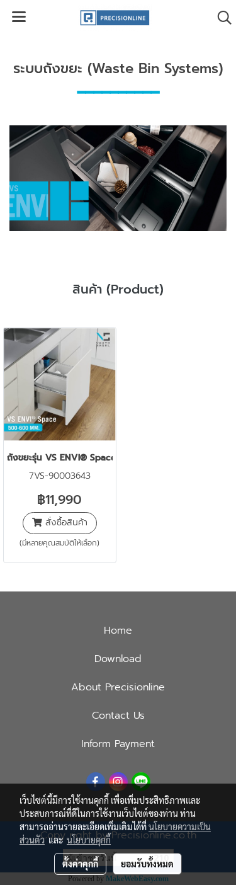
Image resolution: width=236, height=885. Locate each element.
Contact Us (118, 715)
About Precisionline (118, 687)
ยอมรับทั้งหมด (147, 863)
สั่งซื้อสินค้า (64, 522)
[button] (220, 18)
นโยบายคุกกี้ (89, 839)
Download (118, 658)
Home (118, 630)
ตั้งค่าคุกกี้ (80, 863)
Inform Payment (118, 743)
